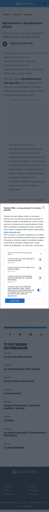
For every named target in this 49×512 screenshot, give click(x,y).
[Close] (44, 208)
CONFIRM (14, 301)
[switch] (39, 259)
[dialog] (24, 256)
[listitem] (24, 253)
